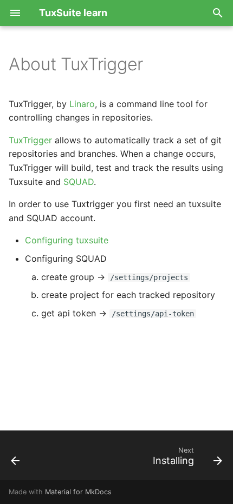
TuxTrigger (30, 140)
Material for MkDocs (78, 492)
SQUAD (78, 181)
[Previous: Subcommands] (15, 458)
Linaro (82, 103)
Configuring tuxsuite (66, 240)
